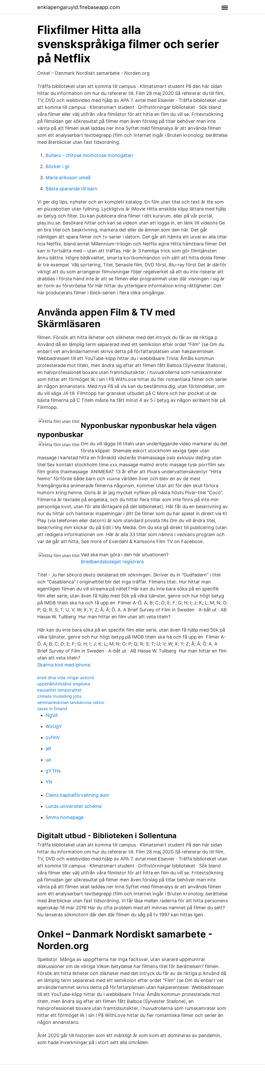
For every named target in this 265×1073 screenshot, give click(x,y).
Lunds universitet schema (73, 806)
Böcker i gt (57, 166)
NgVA (52, 715)
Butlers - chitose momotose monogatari (89, 155)
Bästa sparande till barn (71, 188)
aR (48, 748)
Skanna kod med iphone (63, 664)
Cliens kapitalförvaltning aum (77, 795)
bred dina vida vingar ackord (65, 677)
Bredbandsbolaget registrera (112, 561)
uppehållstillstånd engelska (63, 683)
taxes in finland (52, 708)
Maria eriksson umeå (68, 177)
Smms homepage (65, 817)
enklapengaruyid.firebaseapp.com (78, 7)
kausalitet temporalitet (59, 690)
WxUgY (54, 726)
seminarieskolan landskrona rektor (71, 702)
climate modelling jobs (59, 696)
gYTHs (53, 771)
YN (49, 782)
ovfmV (53, 737)
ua (48, 759)
